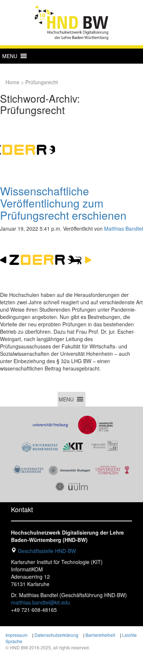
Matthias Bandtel (123, 228)
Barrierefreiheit (100, 635)
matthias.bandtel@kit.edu (40, 602)
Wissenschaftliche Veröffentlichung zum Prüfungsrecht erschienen (63, 203)
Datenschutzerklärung (56, 635)
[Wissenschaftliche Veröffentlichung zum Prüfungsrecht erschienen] (27, 149)
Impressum (16, 635)
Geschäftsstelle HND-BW (47, 550)
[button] (9, 56)
